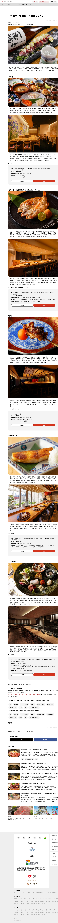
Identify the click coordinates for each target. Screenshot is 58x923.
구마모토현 (22, 903)
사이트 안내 (35, 1)
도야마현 (52, 900)
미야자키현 (33, 903)
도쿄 (15, 892)
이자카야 (23, 24)
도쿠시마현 (54, 901)
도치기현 (25, 898)
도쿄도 (15, 898)
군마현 (30, 898)
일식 (19, 24)
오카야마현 (37, 901)
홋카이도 (33, 892)
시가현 (53, 898)
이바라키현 (20, 898)
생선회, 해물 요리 (29, 24)
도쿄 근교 (19, 892)
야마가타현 (37, 900)
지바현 (40, 898)
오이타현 (27, 903)
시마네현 (31, 901)
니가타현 (47, 900)
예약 (44, 181)
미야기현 (26, 900)
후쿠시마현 (42, 900)
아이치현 (21, 901)
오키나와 (43, 903)
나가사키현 (16, 903)
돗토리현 (26, 901)
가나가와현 (45, 898)
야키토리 (15, 24)
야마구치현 (48, 901)
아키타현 (31, 900)
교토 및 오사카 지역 (26, 892)
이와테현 (21, 900)
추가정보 (22, 181)
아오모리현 (16, 900)
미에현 (49, 898)
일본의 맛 (3, 4)
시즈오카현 (16, 901)
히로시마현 (42, 901)
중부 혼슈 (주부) (48, 892)
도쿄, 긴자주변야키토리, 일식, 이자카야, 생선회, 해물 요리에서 (24, 694)
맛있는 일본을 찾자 (10, 4)
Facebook (45, 740)
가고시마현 (38, 903)
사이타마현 (35, 898)
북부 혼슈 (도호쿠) (39, 892)
